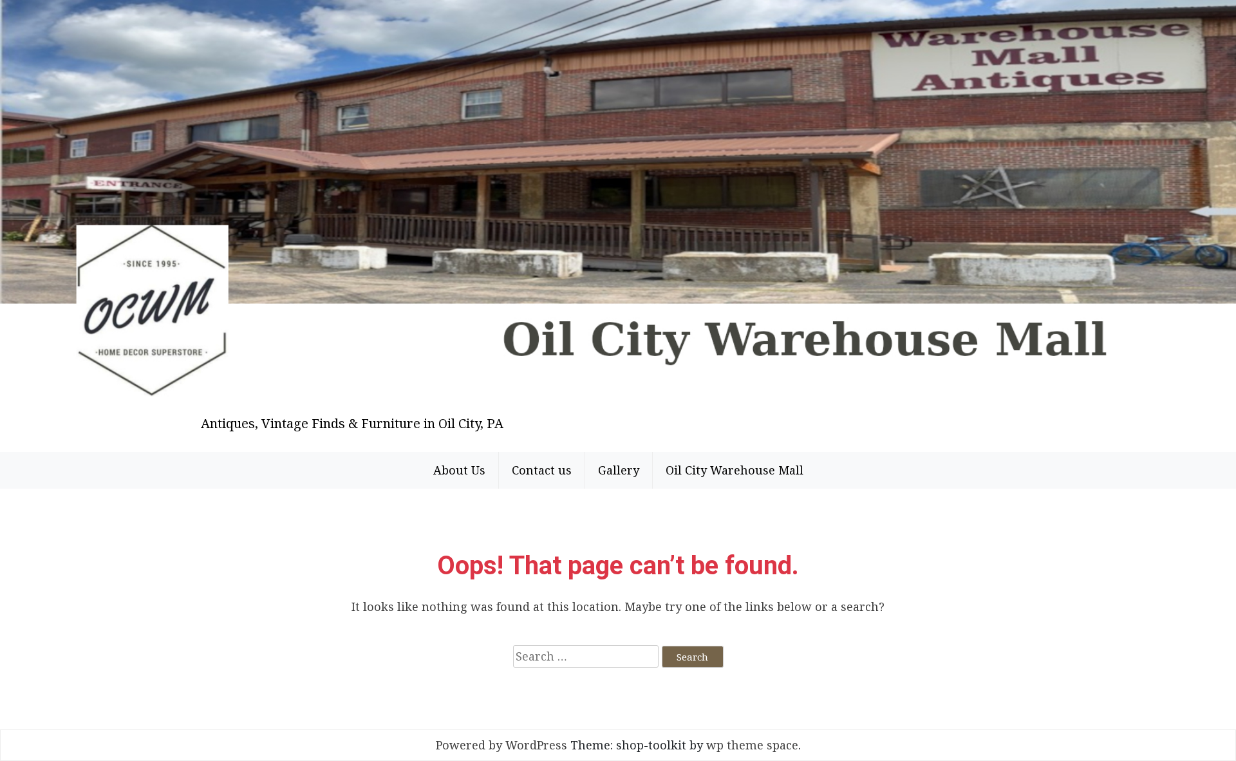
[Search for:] (586, 656)
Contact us (542, 470)
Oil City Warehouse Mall (734, 470)
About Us (459, 470)
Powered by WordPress (501, 745)
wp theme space (752, 745)
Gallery (618, 470)
